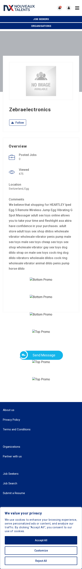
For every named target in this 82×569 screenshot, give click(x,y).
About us (8, 410)
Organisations (41, 26)
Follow (19, 122)
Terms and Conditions (17, 429)
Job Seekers (41, 19)
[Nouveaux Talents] (22, 8)
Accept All (41, 540)
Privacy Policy (11, 419)
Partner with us (12, 456)
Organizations (11, 446)
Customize (41, 550)
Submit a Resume (14, 493)
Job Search (10, 483)
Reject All (41, 560)
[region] (41, 538)
